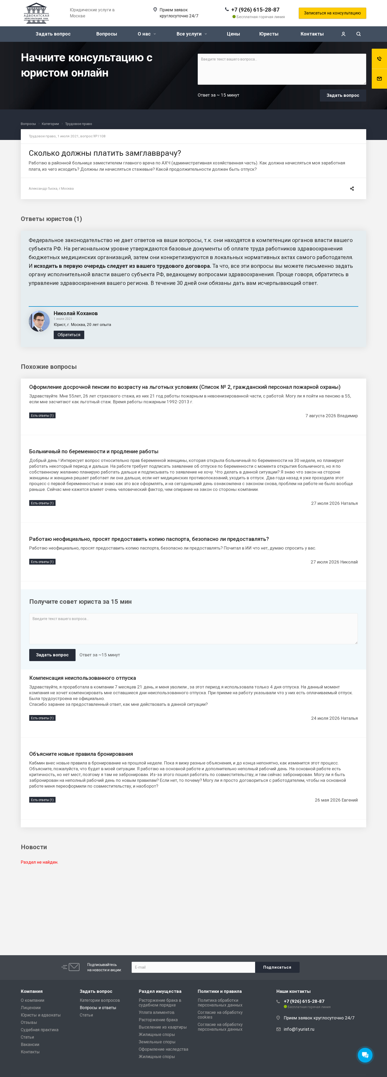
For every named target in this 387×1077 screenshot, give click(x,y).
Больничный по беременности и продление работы (93, 451)
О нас (145, 34)
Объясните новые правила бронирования (81, 754)
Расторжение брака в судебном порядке (160, 1003)
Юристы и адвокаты (41, 1015)
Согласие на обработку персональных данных (220, 1027)
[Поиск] (358, 34)
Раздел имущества (160, 991)
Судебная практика (39, 1029)
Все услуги (190, 34)
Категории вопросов (100, 1000)
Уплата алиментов (157, 1012)
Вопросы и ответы (98, 1007)
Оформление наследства (163, 1049)
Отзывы (29, 1022)
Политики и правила (220, 991)
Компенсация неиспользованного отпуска (82, 678)
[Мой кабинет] (343, 34)
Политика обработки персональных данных (220, 1003)
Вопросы (106, 34)
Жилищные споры (157, 1034)
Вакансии (30, 1044)
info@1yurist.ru (299, 1029)
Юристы (269, 34)
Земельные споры (157, 1041)
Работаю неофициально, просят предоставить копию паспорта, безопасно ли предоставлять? (149, 539)
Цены (233, 34)
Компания (32, 991)
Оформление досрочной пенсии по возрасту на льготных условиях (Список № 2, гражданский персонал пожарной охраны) (185, 387)
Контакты (312, 34)
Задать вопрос (53, 34)
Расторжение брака (158, 1019)
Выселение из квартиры (163, 1027)
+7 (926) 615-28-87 (255, 10)
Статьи (27, 1037)
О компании (32, 1000)
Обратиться (69, 334)
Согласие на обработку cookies (220, 1015)
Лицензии (31, 1007)
